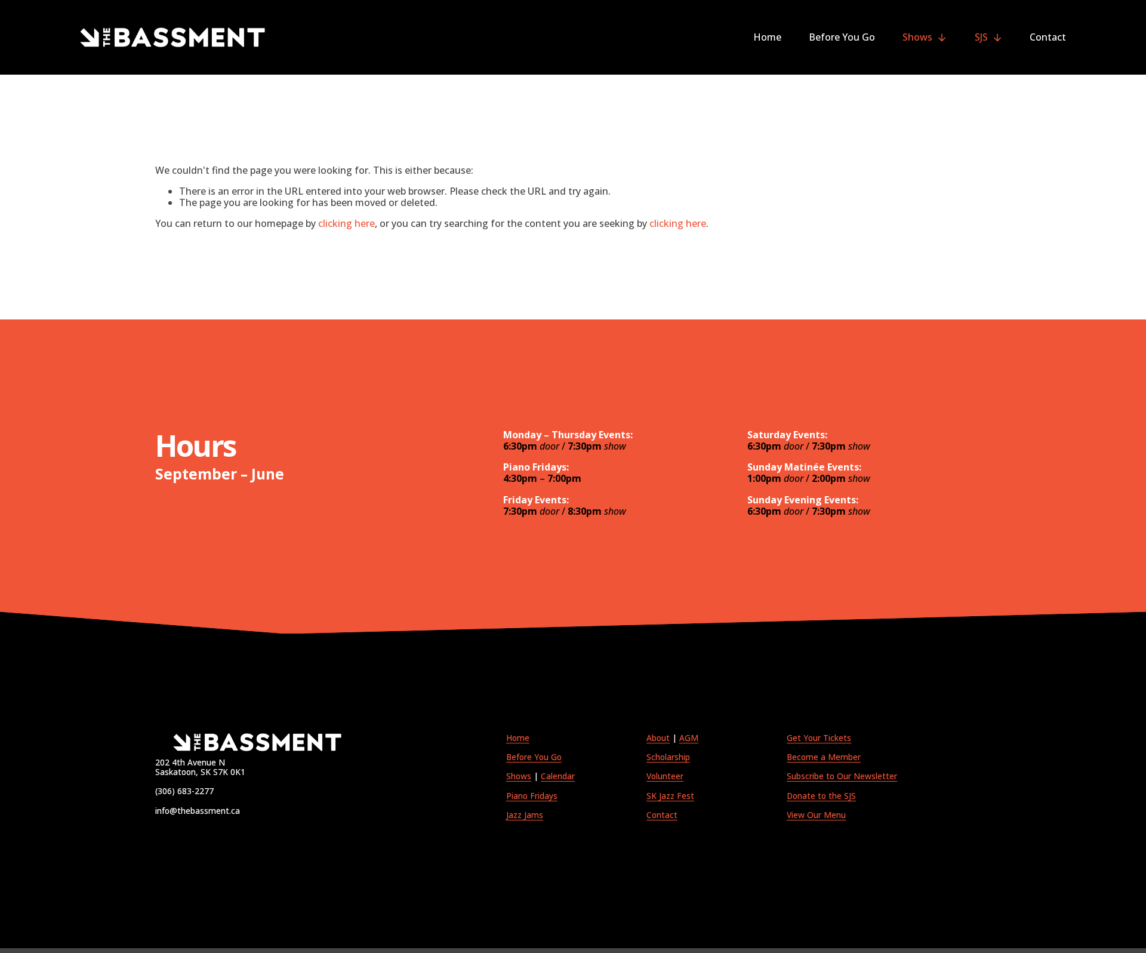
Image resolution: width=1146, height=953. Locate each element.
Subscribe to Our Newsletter (842, 776)
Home (767, 37)
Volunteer (664, 776)
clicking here (346, 223)
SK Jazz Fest (670, 796)
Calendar (558, 776)
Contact (1048, 37)
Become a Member (824, 757)
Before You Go (842, 37)
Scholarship (668, 757)
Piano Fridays (531, 796)
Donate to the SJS (821, 796)
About (658, 738)
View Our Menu (816, 815)
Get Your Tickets (819, 738)
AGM (688, 738)
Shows (518, 776)
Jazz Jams (524, 815)
